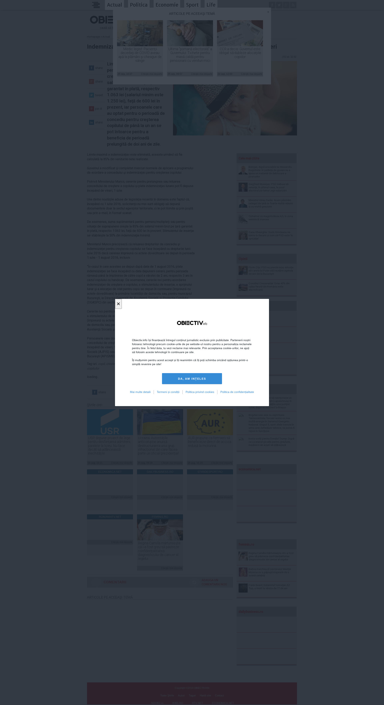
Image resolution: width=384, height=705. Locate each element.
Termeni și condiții (168, 392)
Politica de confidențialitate (237, 392)
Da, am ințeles (192, 378)
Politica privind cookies (200, 392)
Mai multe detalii (140, 392)
